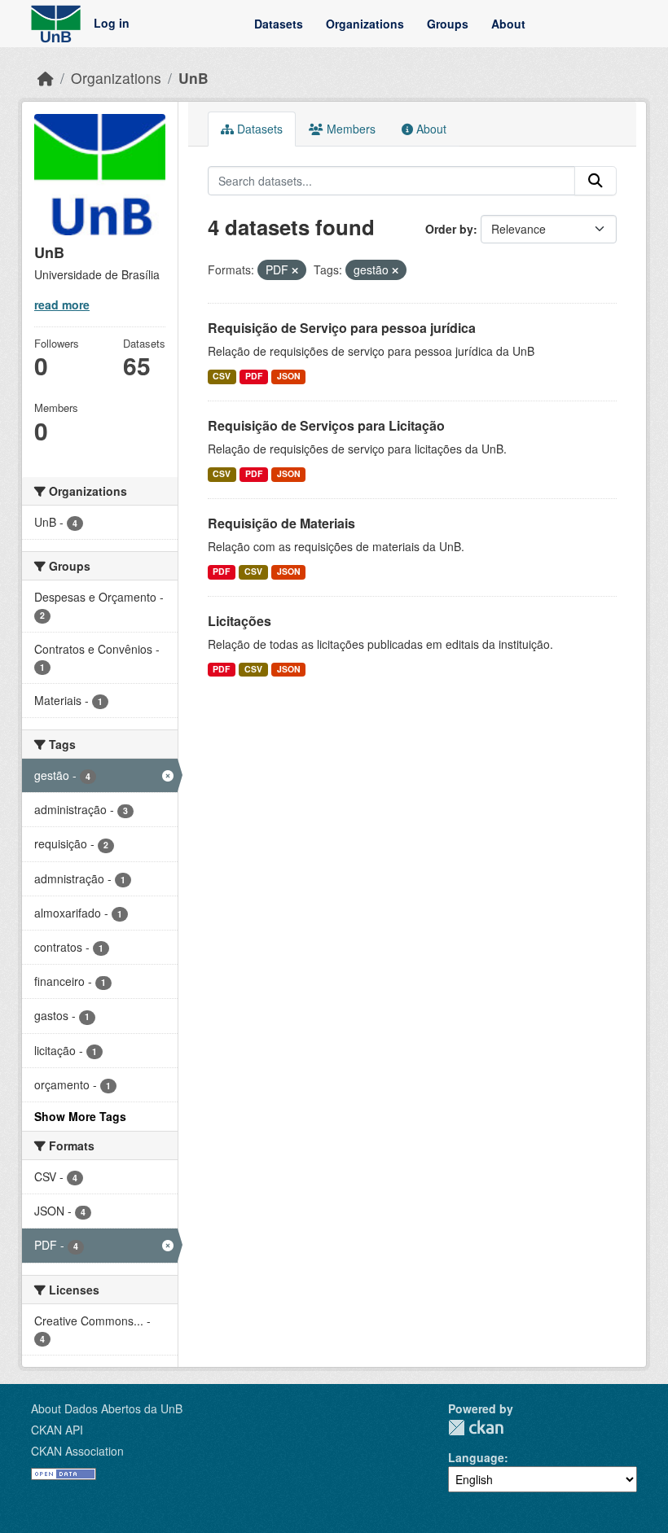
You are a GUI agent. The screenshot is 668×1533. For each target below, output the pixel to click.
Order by (449, 229)
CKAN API (57, 1429)
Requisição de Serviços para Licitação (326, 425)
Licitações (239, 620)
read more (62, 304)
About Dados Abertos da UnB (106, 1408)
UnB (193, 78)
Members (349, 128)
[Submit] (595, 180)
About (508, 23)
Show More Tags (80, 1116)
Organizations (365, 23)
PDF (253, 376)
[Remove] (295, 270)
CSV (222, 376)
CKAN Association (77, 1451)
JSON (289, 376)
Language (476, 1457)
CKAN (475, 1427)
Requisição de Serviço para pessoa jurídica (342, 327)
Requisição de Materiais (281, 523)
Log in (112, 23)
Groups (447, 23)
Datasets (278, 23)
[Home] (45, 78)
